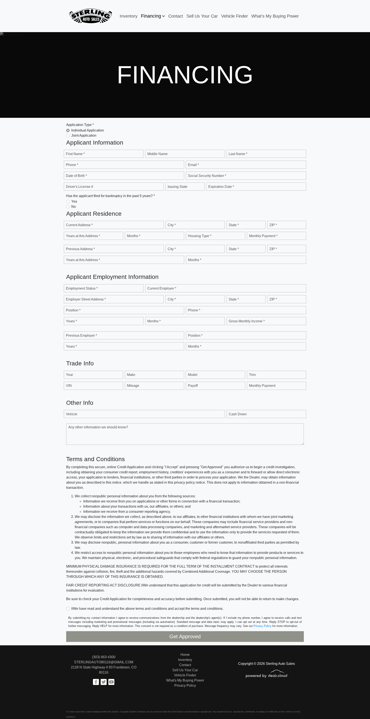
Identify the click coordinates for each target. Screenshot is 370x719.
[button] (153, 16)
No (73, 206)
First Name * (75, 154)
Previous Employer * (81, 335)
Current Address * (79, 225)
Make (131, 375)
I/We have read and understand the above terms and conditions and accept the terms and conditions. (147, 608)
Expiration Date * (221, 186)
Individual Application (87, 130)
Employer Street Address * (86, 299)
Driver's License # (79, 186)
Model (192, 375)
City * (172, 225)
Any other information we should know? (98, 427)
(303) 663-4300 (103, 657)
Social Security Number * (207, 176)
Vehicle (71, 414)
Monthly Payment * (263, 236)
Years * (71, 321)
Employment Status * (82, 288)
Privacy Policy (263, 626)
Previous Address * (80, 249)
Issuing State (177, 186)
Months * (133, 236)
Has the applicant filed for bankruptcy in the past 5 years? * (110, 196)
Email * (193, 165)
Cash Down (238, 414)
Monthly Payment (262, 385)
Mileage (133, 385)
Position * (73, 310)
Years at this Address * (83, 236)
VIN (69, 385)
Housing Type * (199, 236)
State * (234, 225)
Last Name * (238, 154)
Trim (252, 375)
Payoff (193, 385)
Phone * (72, 165)
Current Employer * (161, 288)
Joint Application (83, 135)
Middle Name (157, 154)
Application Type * (80, 125)
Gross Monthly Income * (247, 321)
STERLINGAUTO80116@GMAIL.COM (103, 662)
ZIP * (273, 225)
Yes (74, 201)
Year (69, 375)
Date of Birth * (76, 176)
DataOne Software (137, 712)
